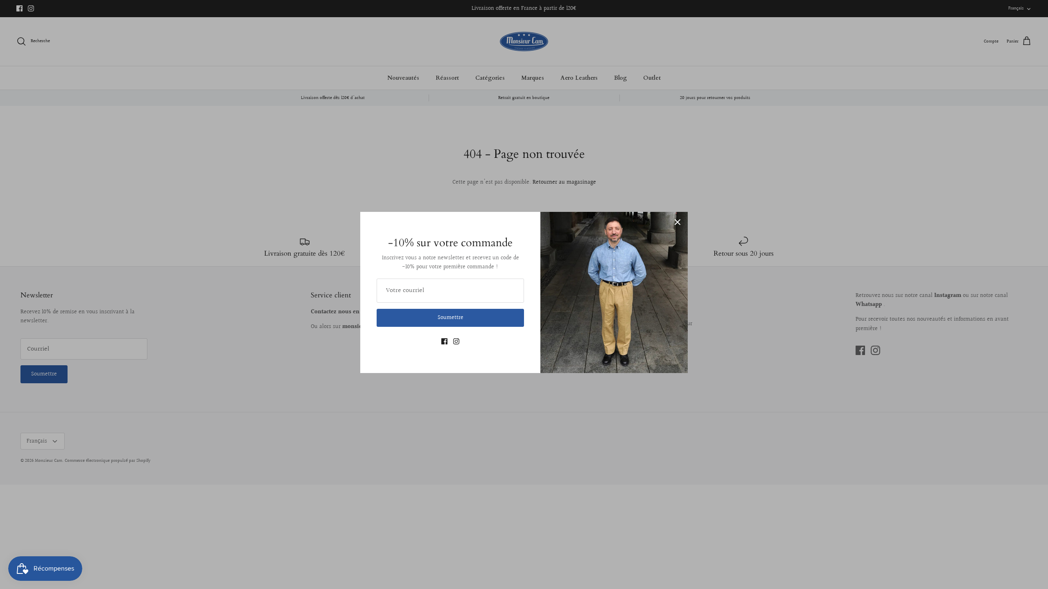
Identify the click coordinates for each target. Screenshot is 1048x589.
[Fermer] (678, 222)
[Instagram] (456, 341)
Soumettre (450, 317)
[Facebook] (444, 341)
